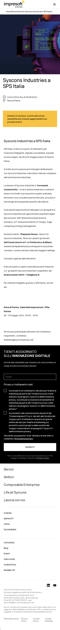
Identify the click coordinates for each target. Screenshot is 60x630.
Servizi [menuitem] (9, 469)
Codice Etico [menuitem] (10, 564)
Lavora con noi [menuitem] (14, 500)
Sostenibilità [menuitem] (10, 529)
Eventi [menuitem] (7, 553)
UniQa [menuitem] (7, 524)
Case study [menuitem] (9, 559)
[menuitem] (30, 535)
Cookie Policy (36, 620)
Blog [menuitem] (6, 548)
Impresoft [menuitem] (9, 518)
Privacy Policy (24, 620)
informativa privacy (24, 438)
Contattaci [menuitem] (9, 542)
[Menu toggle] (54, 4)
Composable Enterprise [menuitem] (22, 485)
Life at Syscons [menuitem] (15, 492)
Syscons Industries (17, 173)
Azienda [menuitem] (8, 513)
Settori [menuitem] (9, 477)
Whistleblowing (11, 619)
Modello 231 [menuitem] (9, 570)
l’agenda (17, 258)
